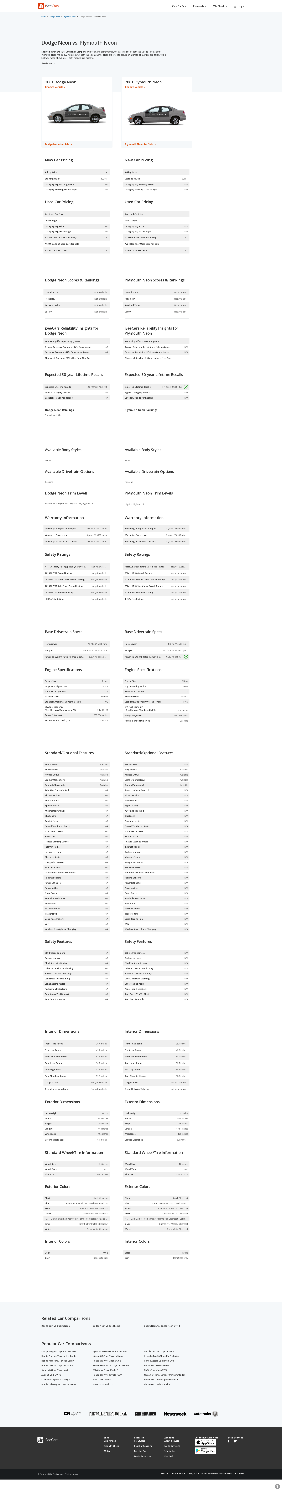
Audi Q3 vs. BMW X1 (103, 1379)
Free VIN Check (111, 1446)
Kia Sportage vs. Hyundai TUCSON (58, 1351)
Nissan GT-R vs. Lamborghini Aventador (164, 1374)
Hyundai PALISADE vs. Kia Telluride (161, 1356)
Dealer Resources (142, 1456)
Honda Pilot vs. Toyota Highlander (59, 1356)
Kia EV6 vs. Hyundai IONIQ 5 (55, 1379)
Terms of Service (178, 1473)
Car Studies (139, 1440)
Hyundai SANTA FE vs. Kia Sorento (110, 1351)
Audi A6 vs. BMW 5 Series (156, 1365)
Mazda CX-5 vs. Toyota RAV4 (159, 1351)
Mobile (107, 1451)
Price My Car (140, 1451)
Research (198, 6)
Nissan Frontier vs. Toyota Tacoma (111, 1365)
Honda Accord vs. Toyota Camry (57, 1360)
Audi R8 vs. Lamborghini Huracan (161, 1379)
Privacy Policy (193, 1473)
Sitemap (164, 1473)
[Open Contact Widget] (277, 1487)
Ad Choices (239, 1473)
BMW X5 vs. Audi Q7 (103, 1384)
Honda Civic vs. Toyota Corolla (57, 1365)
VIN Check (219, 6)
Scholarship (169, 1451)
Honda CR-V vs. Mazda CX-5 (107, 1360)
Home (43, 17)
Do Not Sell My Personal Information (217, 1473)
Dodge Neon (55, 17)
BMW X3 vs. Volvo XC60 (155, 1370)
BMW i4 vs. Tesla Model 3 (105, 1370)
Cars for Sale (179, 6)
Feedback (168, 1456)
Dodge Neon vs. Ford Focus (106, 1325)
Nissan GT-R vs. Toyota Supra (108, 1356)
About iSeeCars (171, 1440)
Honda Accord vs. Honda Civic (159, 1360)
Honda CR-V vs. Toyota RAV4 (107, 1374)
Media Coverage (172, 1446)
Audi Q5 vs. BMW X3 (51, 1374)
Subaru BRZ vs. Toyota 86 (54, 1370)
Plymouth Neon (70, 17)
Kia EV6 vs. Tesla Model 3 (157, 1384)
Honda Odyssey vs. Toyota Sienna (58, 1384)
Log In (241, 6)
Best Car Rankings (143, 1446)
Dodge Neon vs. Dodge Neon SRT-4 (162, 1325)
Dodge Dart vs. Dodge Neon (55, 1325)
